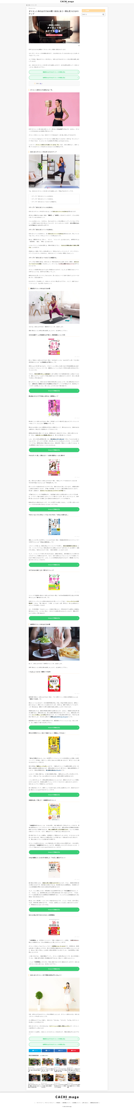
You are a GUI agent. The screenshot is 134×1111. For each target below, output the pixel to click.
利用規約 (58, 1102)
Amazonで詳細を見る (54, 390)
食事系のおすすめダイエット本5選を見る (54, 77)
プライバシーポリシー (49, 1102)
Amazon (78, 356)
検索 (103, 14)
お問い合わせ (85, 1102)
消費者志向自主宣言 (94, 1102)
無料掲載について (66, 1102)
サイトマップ (39, 1102)
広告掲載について (76, 1102)
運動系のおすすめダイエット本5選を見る (54, 72)
